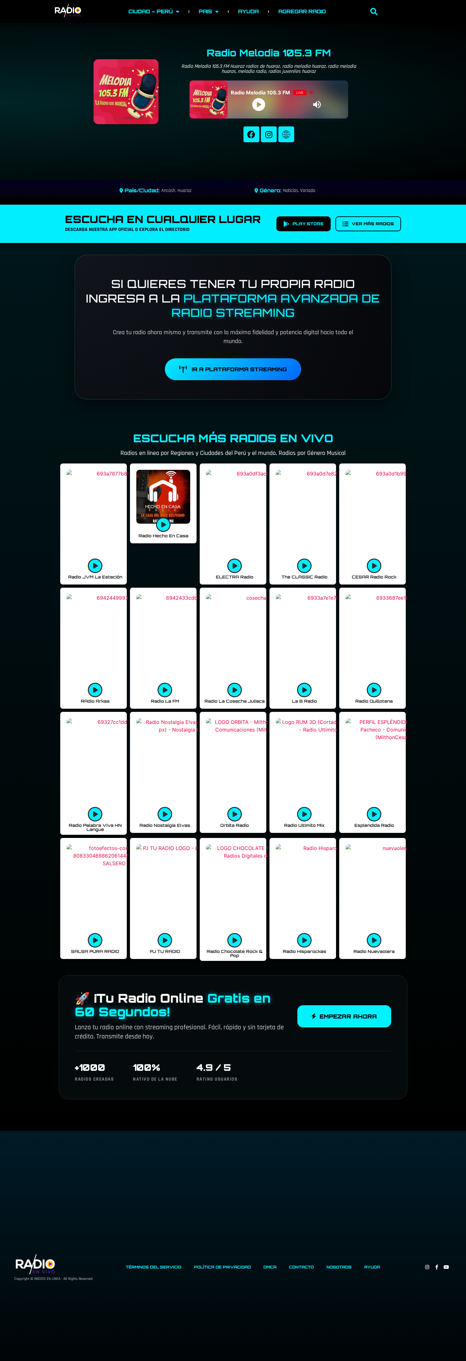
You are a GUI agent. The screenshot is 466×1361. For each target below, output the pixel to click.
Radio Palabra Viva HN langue (95, 827)
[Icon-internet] (286, 134)
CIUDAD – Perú (150, 11)
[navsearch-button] (374, 12)
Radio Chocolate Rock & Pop (235, 953)
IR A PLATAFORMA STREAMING (239, 369)
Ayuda (248, 11)
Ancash (168, 191)
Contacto (301, 1267)
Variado (307, 191)
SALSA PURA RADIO (95, 951)
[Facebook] (251, 134)
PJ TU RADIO (165, 951)
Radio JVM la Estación (95, 576)
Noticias (290, 191)
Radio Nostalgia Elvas (164, 825)
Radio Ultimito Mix (304, 825)
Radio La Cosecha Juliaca (234, 701)
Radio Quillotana (374, 701)
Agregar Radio (302, 11)
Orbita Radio (234, 825)
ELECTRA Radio (234, 576)
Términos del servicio (153, 1267)
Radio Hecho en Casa (163, 535)
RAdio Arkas (95, 701)
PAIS (205, 11)
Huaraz (184, 191)
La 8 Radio (304, 701)
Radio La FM (165, 701)
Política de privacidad (222, 1267)
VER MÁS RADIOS (373, 223)
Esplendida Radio (374, 825)
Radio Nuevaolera (374, 951)
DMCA (269, 1267)
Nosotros (339, 1267)
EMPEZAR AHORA (348, 1016)
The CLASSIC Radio (304, 576)
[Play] (258, 104)
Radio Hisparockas (304, 951)
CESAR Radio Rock (374, 576)
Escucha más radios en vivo (233, 438)
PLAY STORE (308, 223)
